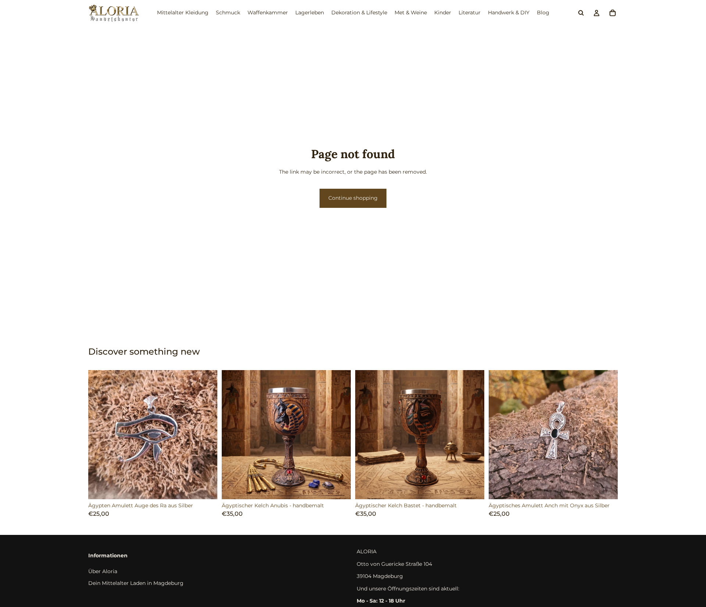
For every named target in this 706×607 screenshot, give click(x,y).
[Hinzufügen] (206, 487)
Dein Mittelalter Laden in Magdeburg (135, 583)
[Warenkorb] (613, 13)
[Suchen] (581, 13)
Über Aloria (102, 571)
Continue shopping (353, 198)
